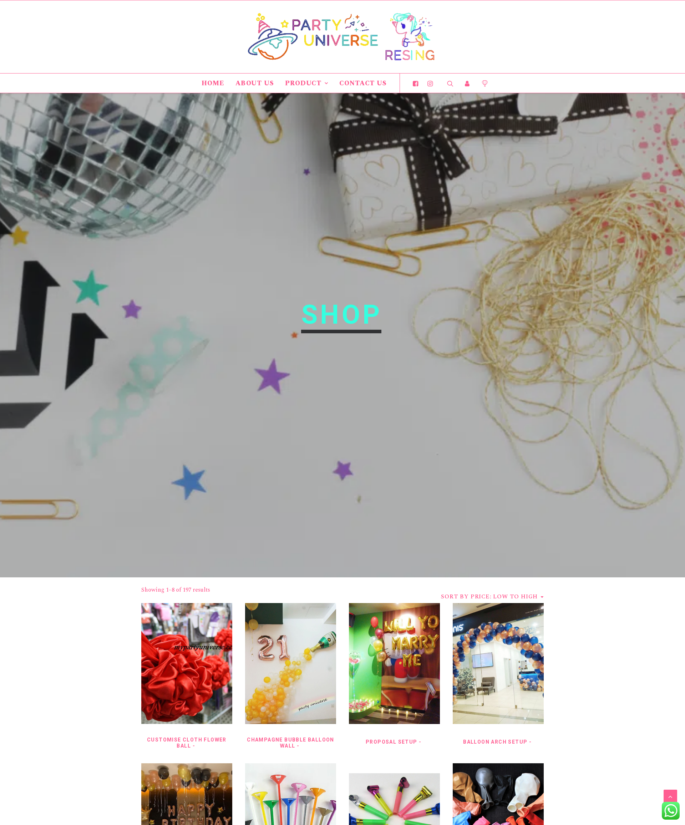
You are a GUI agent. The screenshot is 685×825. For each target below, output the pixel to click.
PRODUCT (303, 83)
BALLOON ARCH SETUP (495, 742)
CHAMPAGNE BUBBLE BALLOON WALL (290, 743)
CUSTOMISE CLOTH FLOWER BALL (187, 743)
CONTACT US (363, 83)
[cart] (482, 83)
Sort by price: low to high (489, 596)
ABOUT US (254, 83)
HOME (213, 83)
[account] (467, 83)
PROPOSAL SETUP (391, 742)
